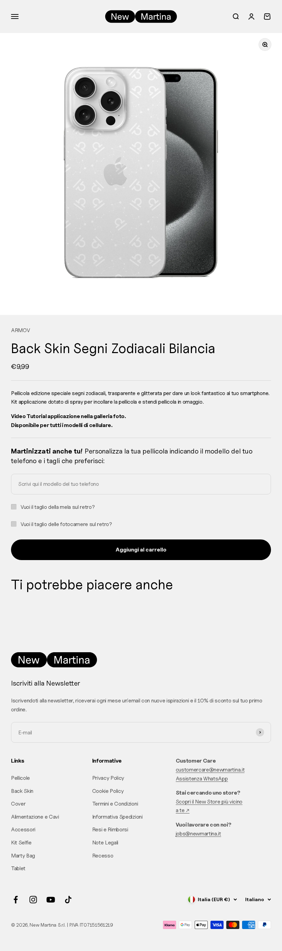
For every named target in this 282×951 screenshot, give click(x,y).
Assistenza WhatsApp (202, 778)
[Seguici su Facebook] (15, 899)
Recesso (102, 855)
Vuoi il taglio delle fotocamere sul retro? (66, 524)
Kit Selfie (21, 842)
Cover (18, 803)
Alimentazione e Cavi (35, 816)
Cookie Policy (108, 791)
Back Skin (22, 791)
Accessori (23, 829)
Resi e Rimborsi (110, 829)
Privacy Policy (108, 778)
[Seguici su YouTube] (50, 899)
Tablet (18, 868)
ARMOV (20, 330)
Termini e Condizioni (115, 803)
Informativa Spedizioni (117, 816)
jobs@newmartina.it (198, 833)
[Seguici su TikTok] (68, 899)
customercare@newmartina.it (210, 769)
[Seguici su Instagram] (33, 899)
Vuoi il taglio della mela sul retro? (58, 507)
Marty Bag (23, 855)
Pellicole (20, 778)
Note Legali (105, 842)
